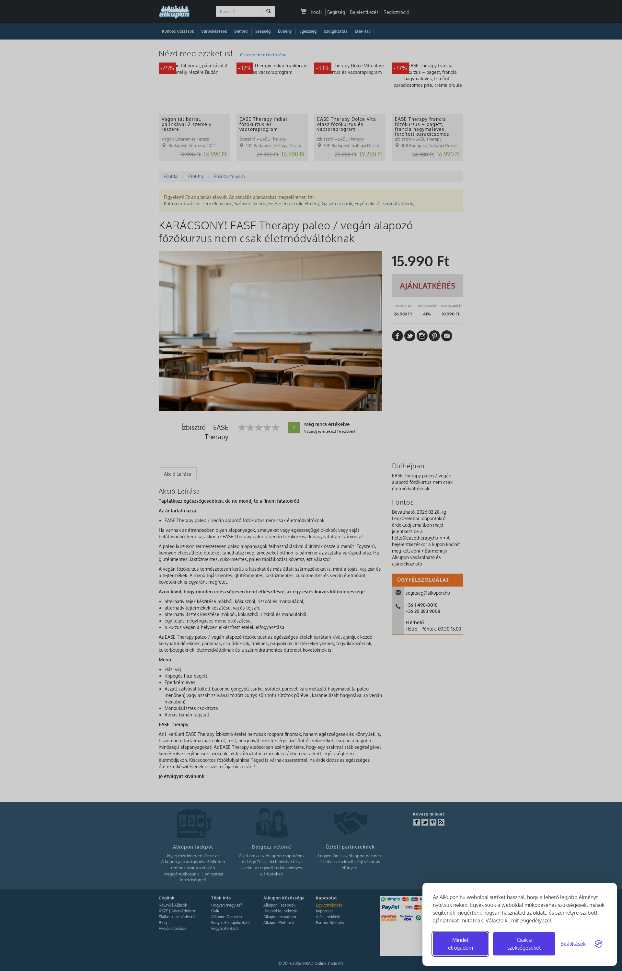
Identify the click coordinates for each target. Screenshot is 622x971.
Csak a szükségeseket (524, 944)
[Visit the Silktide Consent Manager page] (598, 944)
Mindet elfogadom (460, 944)
